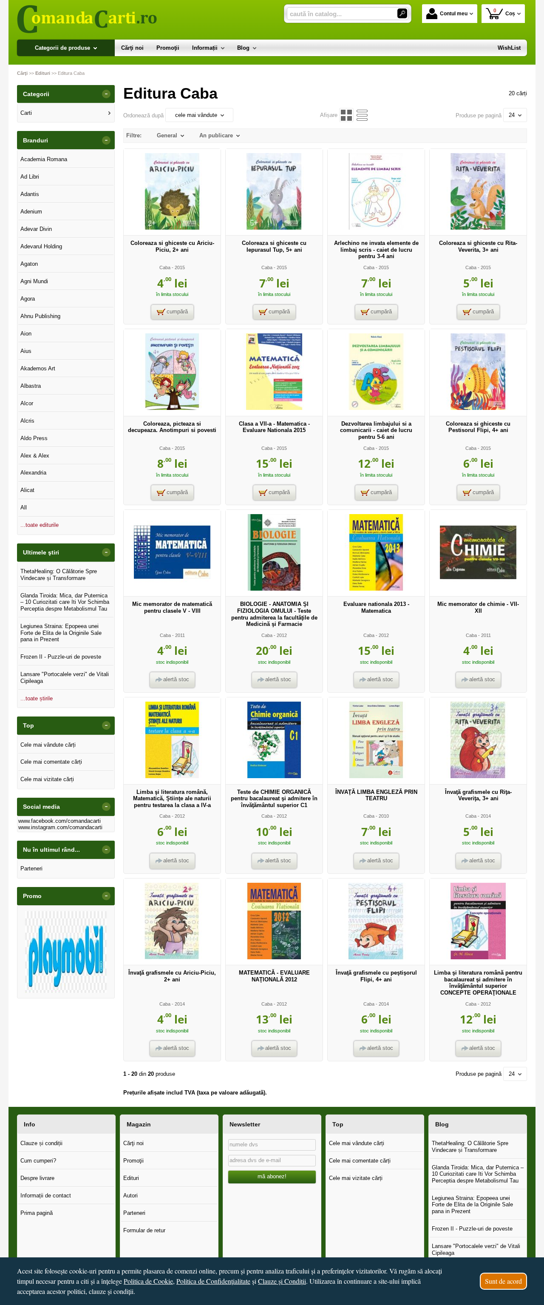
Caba (164, 267)
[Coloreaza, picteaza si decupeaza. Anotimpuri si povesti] (172, 408)
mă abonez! (272, 1176)
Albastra (30, 386)
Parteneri (31, 868)
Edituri (131, 1178)
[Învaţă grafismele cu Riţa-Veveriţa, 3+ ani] (478, 776)
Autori (130, 1195)
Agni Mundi (34, 281)
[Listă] (362, 115)
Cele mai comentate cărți (51, 762)
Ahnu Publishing (40, 316)
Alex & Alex (34, 455)
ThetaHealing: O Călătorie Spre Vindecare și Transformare (58, 574)
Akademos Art (37, 368)
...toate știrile (36, 698)
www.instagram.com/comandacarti (60, 827)
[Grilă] (346, 115)
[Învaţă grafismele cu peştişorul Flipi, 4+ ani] (376, 957)
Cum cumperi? (38, 1160)
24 (512, 115)
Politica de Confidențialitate (213, 1281)
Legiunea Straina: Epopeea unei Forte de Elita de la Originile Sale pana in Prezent (61, 633)
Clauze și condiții (41, 1143)
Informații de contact (45, 1195)
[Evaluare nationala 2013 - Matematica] (376, 589)
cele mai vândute (196, 115)
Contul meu (454, 14)
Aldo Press (34, 438)
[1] (402, 13)
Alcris (27, 421)
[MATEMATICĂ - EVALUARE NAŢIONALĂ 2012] (274, 957)
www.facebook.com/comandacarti (59, 821)
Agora (27, 299)
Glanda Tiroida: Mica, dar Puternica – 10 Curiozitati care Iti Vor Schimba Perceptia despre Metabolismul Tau (64, 602)
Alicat (27, 490)
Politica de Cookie (148, 1281)
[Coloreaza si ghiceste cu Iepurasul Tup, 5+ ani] (274, 228)
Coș (504, 12)
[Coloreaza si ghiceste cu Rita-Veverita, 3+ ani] (478, 228)
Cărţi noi (133, 1143)
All (23, 507)
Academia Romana (43, 159)
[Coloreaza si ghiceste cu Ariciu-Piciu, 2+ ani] (172, 228)
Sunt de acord (503, 1281)
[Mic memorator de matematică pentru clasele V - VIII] (172, 589)
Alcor (26, 403)
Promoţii (133, 1160)
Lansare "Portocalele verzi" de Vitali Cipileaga (64, 677)
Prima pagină (36, 1213)
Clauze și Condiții (282, 1281)
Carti (26, 113)
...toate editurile (39, 525)
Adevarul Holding (41, 246)
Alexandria (33, 472)
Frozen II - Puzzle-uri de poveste (60, 657)
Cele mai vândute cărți (48, 745)
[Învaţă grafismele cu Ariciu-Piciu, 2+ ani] (172, 957)
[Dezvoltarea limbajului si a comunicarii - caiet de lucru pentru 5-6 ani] (376, 408)
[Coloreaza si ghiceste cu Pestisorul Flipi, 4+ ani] (478, 408)
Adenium (31, 211)
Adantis (29, 194)
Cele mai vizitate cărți (47, 779)
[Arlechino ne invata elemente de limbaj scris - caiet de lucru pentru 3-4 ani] (376, 228)
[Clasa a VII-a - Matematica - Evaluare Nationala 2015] (274, 408)
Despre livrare (37, 1178)
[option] (65, 952)
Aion (25, 333)
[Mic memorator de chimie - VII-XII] (478, 589)
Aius (25, 351)
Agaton (29, 264)
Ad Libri (29, 176)
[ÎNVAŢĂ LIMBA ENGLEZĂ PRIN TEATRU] (376, 776)
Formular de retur (144, 1230)
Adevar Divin (36, 229)
